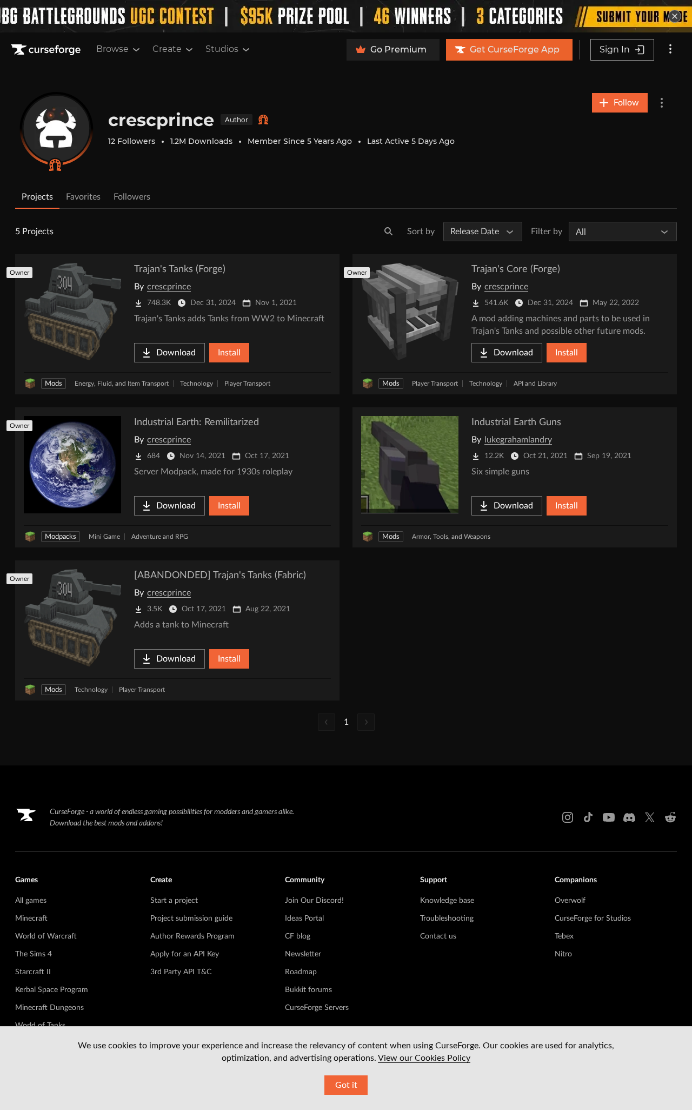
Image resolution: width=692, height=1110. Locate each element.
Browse (112, 49)
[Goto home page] (47, 49)
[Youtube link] (608, 817)
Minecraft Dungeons (49, 1008)
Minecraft (31, 918)
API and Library (535, 383)
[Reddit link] (670, 817)
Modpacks (60, 536)
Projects (37, 197)
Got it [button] (346, 1085)
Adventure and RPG (159, 536)
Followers (132, 197)
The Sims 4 (33, 954)
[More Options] (661, 103)
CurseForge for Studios (593, 918)
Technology (196, 383)
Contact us (438, 936)
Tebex (564, 936)
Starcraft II (33, 972)
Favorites (83, 197)
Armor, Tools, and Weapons (451, 536)
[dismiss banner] (674, 16)
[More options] (670, 50)
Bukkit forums (308, 990)
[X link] (649, 817)
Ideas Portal (304, 918)
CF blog (297, 936)
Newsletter (303, 954)
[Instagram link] (567, 817)
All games (30, 900)
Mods (53, 383)
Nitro (563, 954)
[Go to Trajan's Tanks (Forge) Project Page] (177, 324)
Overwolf (570, 900)
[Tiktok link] (588, 817)
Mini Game (104, 536)
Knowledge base (447, 900)
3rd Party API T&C (180, 972)
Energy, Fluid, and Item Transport (122, 383)
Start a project (174, 900)
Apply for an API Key (184, 954)
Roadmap (301, 972)
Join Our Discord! (314, 900)
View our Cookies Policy (424, 1058)
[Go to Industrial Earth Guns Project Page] (514, 477)
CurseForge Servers (317, 1008)
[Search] (388, 231)
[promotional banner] (346, 16)
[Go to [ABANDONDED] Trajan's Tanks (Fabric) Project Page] (177, 630)
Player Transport (247, 383)
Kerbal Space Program (51, 990)
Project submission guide (191, 918)
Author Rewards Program (192, 936)
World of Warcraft (46, 936)
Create (167, 49)
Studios (221, 49)
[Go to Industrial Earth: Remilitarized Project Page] (177, 477)
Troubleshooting (447, 918)
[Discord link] (629, 817)
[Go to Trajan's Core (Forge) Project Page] (514, 324)
